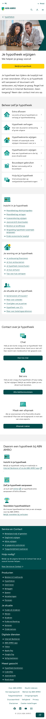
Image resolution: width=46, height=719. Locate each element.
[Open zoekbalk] (31, 9)
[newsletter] (31, 708)
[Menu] (42, 9)
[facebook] (14, 708)
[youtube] (25, 708)
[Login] (37, 9)
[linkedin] (20, 708)
